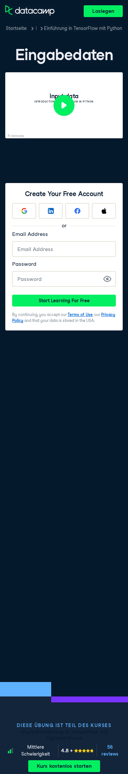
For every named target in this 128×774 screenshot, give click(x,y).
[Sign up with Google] (24, 211)
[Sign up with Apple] (104, 211)
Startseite (16, 28)
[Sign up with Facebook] (77, 211)
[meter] (77, 750)
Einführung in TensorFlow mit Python (83, 28)
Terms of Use (80, 314)
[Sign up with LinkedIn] (51, 211)
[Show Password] (107, 279)
